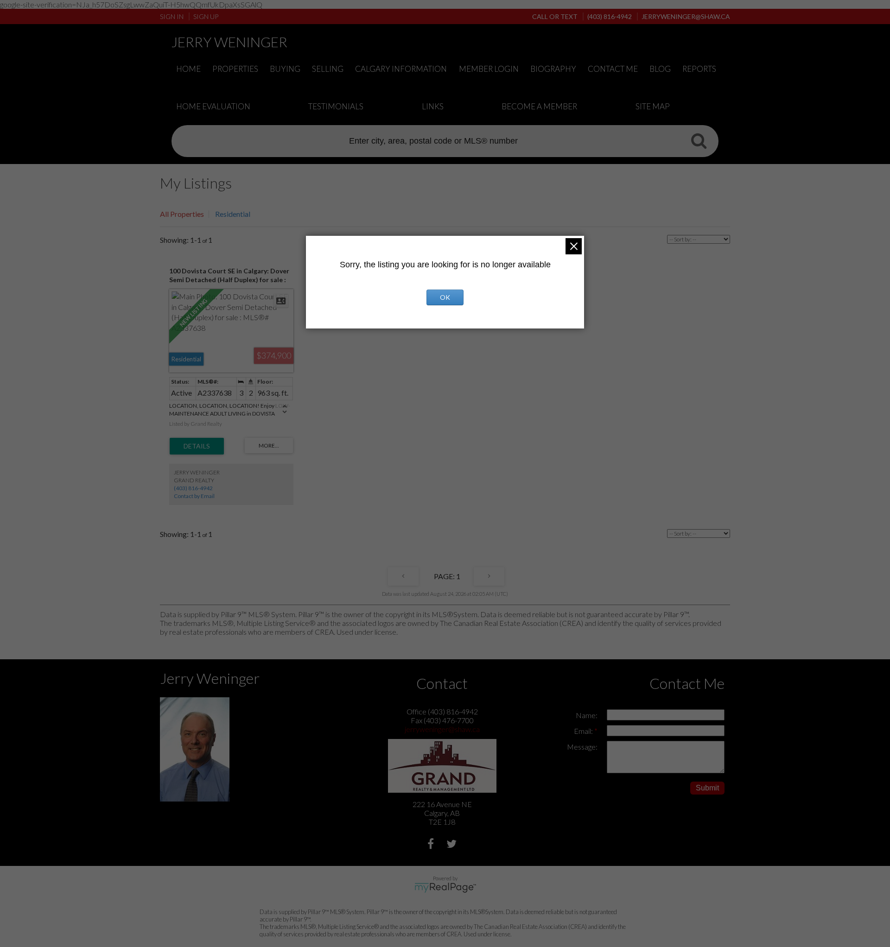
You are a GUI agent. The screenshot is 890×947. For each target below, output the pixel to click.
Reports (699, 69)
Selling (327, 69)
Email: (584, 730)
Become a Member (539, 106)
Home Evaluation (213, 106)
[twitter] (452, 844)
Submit (707, 788)
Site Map (653, 106)
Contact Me (613, 69)
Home (188, 69)
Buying (285, 69)
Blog (660, 69)
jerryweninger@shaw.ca (442, 729)
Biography (553, 69)
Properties (235, 69)
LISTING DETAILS (197, 446)
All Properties (182, 213)
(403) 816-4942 (193, 488)
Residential (232, 213)
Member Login (489, 69)
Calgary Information (401, 69)
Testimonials (335, 106)
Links (433, 106)
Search (698, 140)
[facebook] (431, 844)
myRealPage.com (445, 887)
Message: (582, 746)
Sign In (172, 16)
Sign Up (205, 16)
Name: (587, 715)
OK (445, 297)
